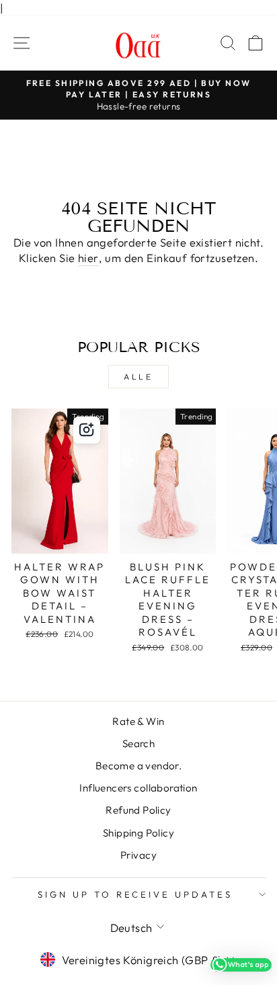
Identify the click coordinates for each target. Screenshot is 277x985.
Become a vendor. (138, 765)
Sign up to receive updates (135, 894)
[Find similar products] (86, 430)
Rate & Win (138, 721)
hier (88, 258)
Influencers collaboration (138, 787)
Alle (138, 377)
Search (138, 743)
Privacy (138, 855)
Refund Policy (138, 810)
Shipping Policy (138, 832)
